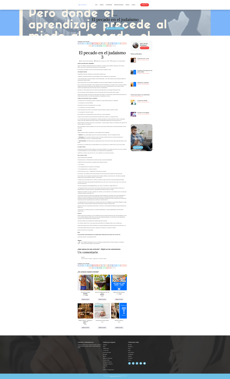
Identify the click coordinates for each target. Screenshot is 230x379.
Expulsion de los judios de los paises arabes (144, 71)
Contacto (133, 5)
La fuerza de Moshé (142, 100)
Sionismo (126, 5)
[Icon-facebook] (129, 363)
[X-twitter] (137, 363)
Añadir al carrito (85, 299)
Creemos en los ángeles (143, 112)
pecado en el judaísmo (96, 66)
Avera (82, 242)
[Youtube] (144, 363)
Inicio (93, 5)
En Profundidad (107, 5)
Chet (94, 242)
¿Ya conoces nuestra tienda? (88, 272)
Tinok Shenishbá (82, 141)
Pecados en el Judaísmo (119, 242)
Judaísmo (98, 5)
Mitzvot (108, 242)
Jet (96, 242)
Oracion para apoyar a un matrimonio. (140, 94)
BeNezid (85, 242)
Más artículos (144, 48)
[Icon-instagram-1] (133, 363)
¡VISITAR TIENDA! (138, 147)
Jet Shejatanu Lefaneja (101, 242)
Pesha (82, 243)
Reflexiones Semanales (117, 5)
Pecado (112, 242)
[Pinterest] (140, 363)
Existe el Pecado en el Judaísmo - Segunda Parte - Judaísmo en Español (93, 258)
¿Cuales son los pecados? (83, 98)
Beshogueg (90, 242)
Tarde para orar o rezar (143, 58)
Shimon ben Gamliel (88, 243)
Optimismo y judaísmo (143, 82)
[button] (144, 4)
